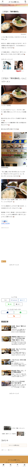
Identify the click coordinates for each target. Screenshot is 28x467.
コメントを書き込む (14, 445)
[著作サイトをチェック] (7, 312)
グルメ (4, 261)
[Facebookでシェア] (5, 407)
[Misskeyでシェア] (23, 403)
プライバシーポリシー (20, 462)
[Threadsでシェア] (11, 407)
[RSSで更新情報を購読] (14, 316)
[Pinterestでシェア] (8, 411)
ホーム (7, 462)
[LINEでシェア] (23, 407)
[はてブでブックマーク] (17, 407)
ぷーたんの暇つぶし (14, 2)
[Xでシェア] (5, 403)
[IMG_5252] (14, 94)
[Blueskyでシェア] (17, 403)
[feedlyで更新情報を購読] (20, 312)
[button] (18, 304)
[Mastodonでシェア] (11, 403)
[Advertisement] (14, 243)
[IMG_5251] (14, 149)
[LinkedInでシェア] (14, 411)
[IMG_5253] (14, 188)
